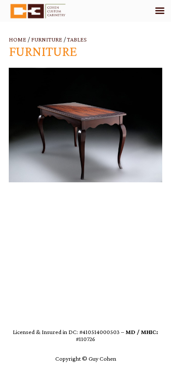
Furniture (46, 39)
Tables (77, 39)
